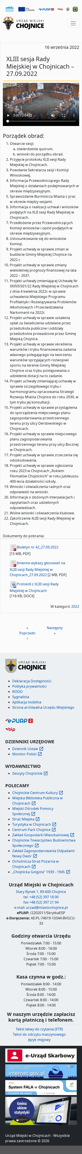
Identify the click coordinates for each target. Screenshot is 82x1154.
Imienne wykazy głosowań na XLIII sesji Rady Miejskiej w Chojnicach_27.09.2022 (37, 569)
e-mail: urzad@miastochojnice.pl (41, 907)
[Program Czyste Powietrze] (9, 8)
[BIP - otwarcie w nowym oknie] (60, 9)
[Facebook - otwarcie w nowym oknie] (67, 9)
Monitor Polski (24, 754)
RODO (17, 691)
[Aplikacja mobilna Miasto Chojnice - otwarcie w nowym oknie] (75, 8)
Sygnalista (20, 696)
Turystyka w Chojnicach (31, 824)
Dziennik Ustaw (25, 748)
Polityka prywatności (29, 686)
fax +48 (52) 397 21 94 (41, 902)
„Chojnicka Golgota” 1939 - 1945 (38, 871)
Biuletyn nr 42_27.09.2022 (37, 547)
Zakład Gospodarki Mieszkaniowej (40, 835)
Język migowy (39, 1039)
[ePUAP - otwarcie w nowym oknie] (46, 9)
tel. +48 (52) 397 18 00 (41, 897)
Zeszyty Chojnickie (27, 773)
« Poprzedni (27, 633)
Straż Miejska (23, 819)
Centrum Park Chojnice (31, 829)
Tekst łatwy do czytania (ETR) (39, 1029)
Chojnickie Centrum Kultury (35, 792)
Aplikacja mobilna (26, 702)
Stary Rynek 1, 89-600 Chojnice (41, 891)
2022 (75, 606)
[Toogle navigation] (73, 23)
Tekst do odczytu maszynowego (39, 1034)
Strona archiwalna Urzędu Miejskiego (43, 707)
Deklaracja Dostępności (31, 681)
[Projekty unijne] (26, 9)
